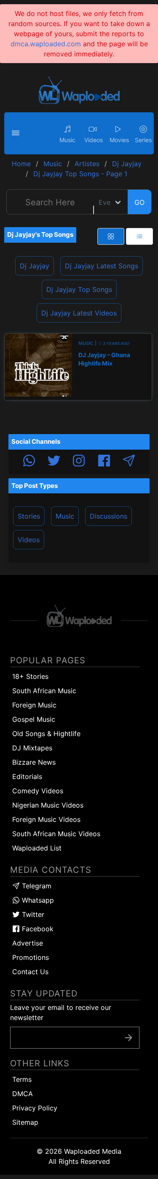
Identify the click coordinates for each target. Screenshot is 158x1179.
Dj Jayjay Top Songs (79, 289)
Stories (29, 516)
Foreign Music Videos (46, 819)
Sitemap (25, 1122)
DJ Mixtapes (32, 748)
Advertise (27, 943)
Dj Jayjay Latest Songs (101, 266)
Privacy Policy (34, 1108)
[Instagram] (78, 462)
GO (139, 202)
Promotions (30, 957)
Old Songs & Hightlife (46, 733)
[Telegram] (129, 462)
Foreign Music (34, 705)
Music (65, 516)
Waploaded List (37, 848)
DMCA (22, 1093)
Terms (22, 1079)
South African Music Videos (56, 833)
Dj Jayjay (34, 266)
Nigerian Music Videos (47, 805)
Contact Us (30, 971)
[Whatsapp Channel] (29, 462)
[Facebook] (104, 462)
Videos (29, 539)
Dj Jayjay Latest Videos (79, 313)
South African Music (44, 690)
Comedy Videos (37, 791)
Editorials (27, 776)
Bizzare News (34, 762)
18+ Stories (30, 676)
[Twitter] (54, 462)
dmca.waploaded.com (46, 44)
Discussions (108, 516)
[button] (16, 133)
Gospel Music (33, 719)
